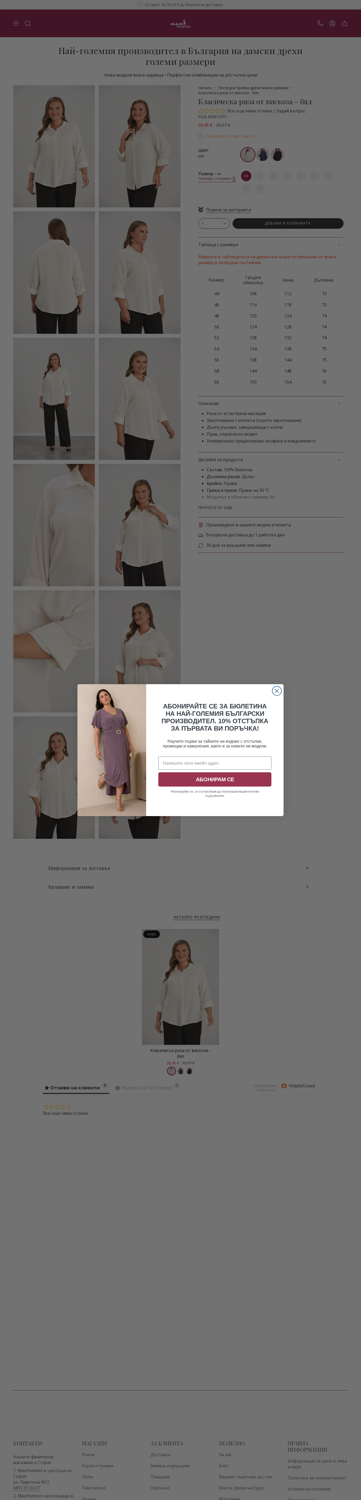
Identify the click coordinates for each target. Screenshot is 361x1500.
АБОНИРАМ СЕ (215, 779)
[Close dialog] (276, 691)
